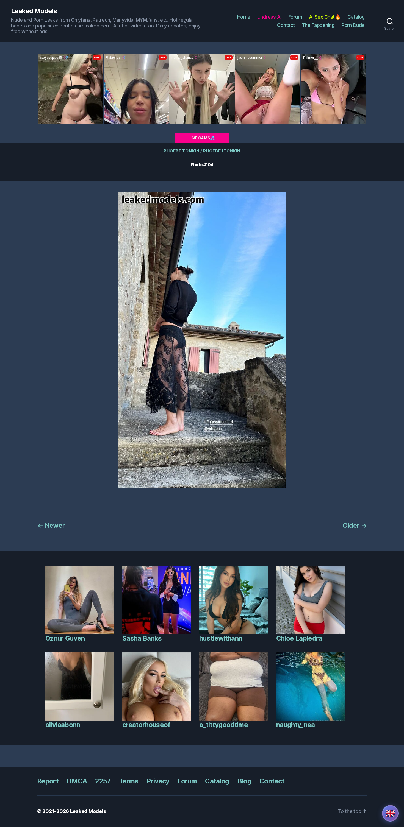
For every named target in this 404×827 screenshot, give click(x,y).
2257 (102, 781)
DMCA (77, 781)
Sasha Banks (142, 638)
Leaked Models (34, 11)
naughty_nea (295, 725)
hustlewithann (220, 638)
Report (48, 781)
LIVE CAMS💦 (202, 138)
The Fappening (318, 25)
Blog (244, 781)
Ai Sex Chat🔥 (325, 17)
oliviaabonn (62, 725)
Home (243, 17)
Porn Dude (353, 25)
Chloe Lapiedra (299, 638)
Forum (295, 17)
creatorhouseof (146, 725)
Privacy (157, 781)
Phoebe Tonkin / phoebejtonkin (202, 151)
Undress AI (269, 17)
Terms (129, 781)
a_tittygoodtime (223, 725)
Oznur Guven (65, 638)
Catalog (356, 17)
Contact (286, 25)
